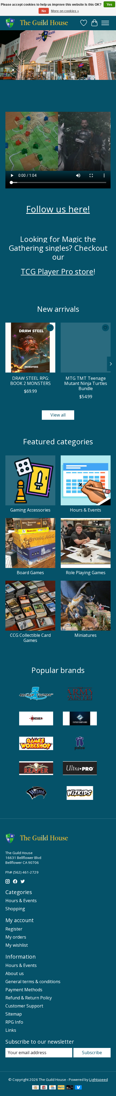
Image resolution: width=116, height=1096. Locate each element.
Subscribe (92, 1053)
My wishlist (16, 945)
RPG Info (14, 1022)
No (44, 11)
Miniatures (85, 635)
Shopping (15, 909)
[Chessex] (36, 719)
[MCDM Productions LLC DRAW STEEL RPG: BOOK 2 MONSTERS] (30, 348)
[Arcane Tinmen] (36, 694)
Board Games (30, 573)
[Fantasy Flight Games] (80, 719)
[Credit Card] (52, 1088)
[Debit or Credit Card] (69, 1088)
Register (13, 929)
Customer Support (24, 1006)
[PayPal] (61, 1088)
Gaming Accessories (30, 510)
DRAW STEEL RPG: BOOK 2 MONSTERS (30, 380)
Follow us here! (58, 209)
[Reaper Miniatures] (36, 769)
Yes (109, 4)
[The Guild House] (38, 22)
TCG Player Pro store (57, 271)
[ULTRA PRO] (80, 769)
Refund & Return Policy (28, 998)
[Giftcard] (43, 1088)
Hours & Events (85, 510)
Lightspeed (98, 1079)
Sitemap (13, 1014)
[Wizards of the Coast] (36, 793)
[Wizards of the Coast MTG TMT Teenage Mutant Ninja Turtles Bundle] (86, 348)
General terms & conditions (32, 982)
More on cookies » (65, 11)
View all (58, 415)
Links (10, 1030)
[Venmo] (78, 1088)
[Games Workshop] (36, 744)
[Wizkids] (80, 793)
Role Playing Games (85, 573)
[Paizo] (80, 744)
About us (14, 973)
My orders (15, 937)
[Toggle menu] (105, 23)
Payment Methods (23, 990)
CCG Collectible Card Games (30, 637)
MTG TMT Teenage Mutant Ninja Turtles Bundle (85, 383)
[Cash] (35, 1088)
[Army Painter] (80, 694)
